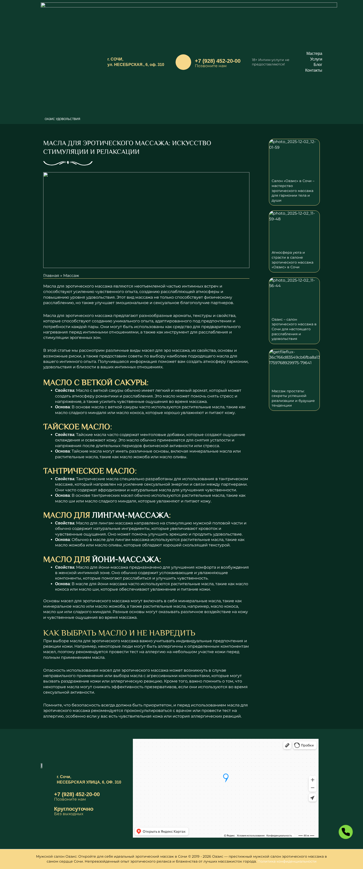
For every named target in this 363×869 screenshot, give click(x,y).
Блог (318, 64)
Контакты (313, 70)
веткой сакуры (123, 407)
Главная (51, 275)
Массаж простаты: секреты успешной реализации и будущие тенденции (293, 398)
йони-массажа (125, 559)
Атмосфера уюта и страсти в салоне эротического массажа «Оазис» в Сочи (292, 259)
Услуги (316, 59)
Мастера (314, 53)
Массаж (71, 275)
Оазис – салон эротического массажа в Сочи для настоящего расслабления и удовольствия (294, 329)
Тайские (84, 434)
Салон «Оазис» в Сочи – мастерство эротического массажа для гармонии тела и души (293, 190)
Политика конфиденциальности (287, 861)
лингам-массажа (130, 514)
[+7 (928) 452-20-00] (183, 62)
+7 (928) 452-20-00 (218, 61)
